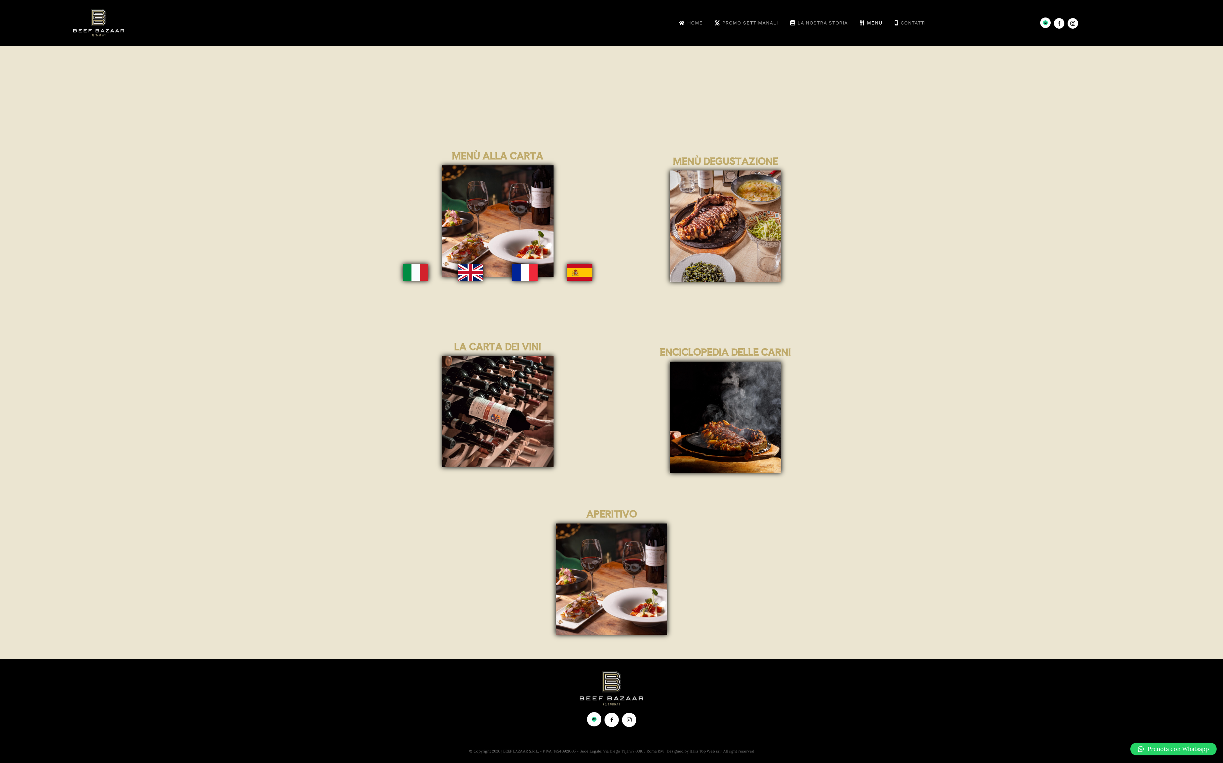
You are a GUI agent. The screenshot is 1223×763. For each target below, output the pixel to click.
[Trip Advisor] (1045, 22)
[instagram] (1073, 23)
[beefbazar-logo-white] (98, 12)
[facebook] (1059, 23)
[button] (1173, 749)
